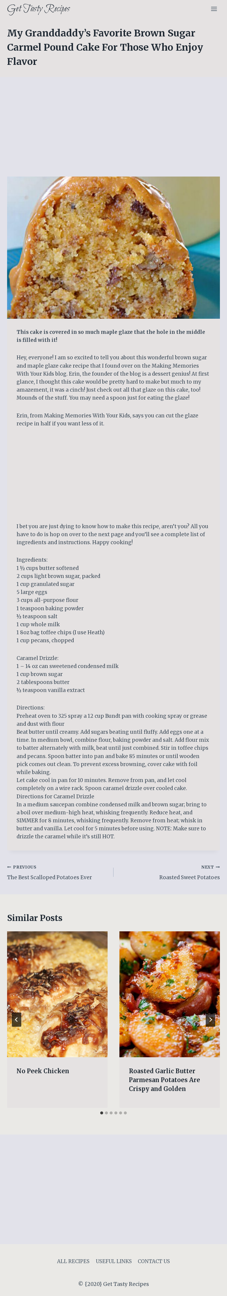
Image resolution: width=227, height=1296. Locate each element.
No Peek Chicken (43, 1071)
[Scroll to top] (212, 1287)
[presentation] (57, 994)
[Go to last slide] (16, 1020)
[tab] (101, 1112)
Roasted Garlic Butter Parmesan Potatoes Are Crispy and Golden (164, 1079)
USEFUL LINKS (114, 1261)
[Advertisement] (113, 132)
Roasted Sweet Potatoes (189, 873)
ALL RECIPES (73, 1261)
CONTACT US (154, 1261)
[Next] (210, 1020)
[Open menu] (214, 9)
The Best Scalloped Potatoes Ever (49, 873)
